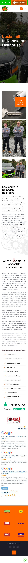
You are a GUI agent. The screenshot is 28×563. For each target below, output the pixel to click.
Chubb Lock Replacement (14, 380)
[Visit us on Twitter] (9, 3)
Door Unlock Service (12, 371)
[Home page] (10, 8)
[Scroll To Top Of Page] (14, 552)
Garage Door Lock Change (14, 388)
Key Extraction (11, 367)
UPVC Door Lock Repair (13, 363)
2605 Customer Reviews (14, 493)
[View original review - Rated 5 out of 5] (3, 440)
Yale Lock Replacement (13, 384)
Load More (5, 488)
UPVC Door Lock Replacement (15, 359)
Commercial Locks (12, 392)
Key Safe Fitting (11, 354)
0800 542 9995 (20, 2)
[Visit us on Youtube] (5, 3)
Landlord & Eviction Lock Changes (13, 397)
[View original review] (7, 435)
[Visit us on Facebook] (2, 3)
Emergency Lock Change (13, 375)
